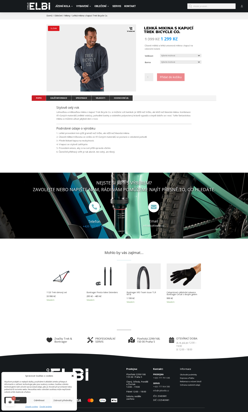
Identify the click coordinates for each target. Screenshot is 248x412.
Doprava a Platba (187, 378)
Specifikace (81, 98)
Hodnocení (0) (121, 98)
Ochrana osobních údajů (190, 385)
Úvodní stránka (45, 406)
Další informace (58, 98)
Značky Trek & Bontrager (63, 340)
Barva (148, 62)
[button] (72, 375)
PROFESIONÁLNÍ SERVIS (105, 340)
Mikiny (67, 15)
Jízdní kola (62, 6)
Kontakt (130, 6)
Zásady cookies (31, 406)
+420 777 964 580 (161, 386)
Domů (49, 15)
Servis (116, 6)
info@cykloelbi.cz (153, 225)
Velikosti (100, 98)
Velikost (149, 55)
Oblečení (100, 6)
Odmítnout (39, 400)
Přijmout (15, 400)
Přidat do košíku (171, 77)
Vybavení (82, 6)
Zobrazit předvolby (62, 400)
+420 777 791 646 (94, 226)
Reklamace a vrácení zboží (190, 381)
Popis (39, 98)
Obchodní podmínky (188, 374)
